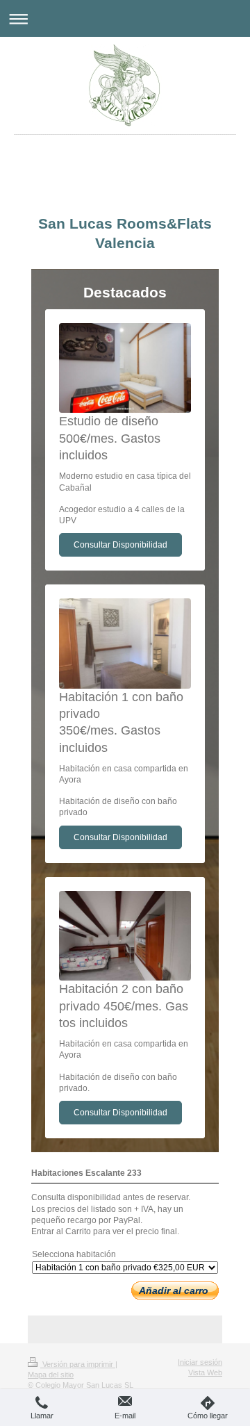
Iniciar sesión (200, 1362)
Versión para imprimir (77, 1364)
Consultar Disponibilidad (120, 545)
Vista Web (205, 1372)
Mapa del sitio (51, 1374)
